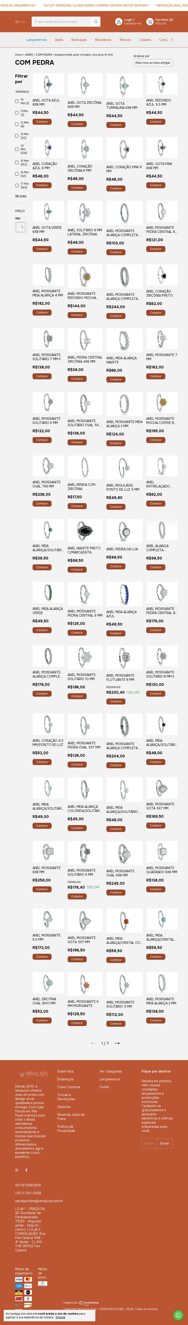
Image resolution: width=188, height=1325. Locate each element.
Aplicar (22, 227)
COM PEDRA (44, 55)
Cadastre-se (132, 23)
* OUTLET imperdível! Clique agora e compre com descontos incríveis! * (86, 5)
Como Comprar (68, 1087)
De (15, 218)
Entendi (60, 1317)
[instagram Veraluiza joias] (16, 1170)
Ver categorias (111, 1071)
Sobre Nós (65, 1071)
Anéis (59, 40)
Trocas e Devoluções (66, 1097)
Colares (145, 40)
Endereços (65, 1079)
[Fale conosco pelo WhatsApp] (178, 1315)
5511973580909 (28, 1185)
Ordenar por (141, 56)
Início (18, 55)
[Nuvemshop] (81, 1305)
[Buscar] (95, 22)
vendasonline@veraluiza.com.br (39, 1201)
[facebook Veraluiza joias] (26, 1170)
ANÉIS (29, 55)
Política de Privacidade (66, 1129)
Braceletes (103, 40)
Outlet (104, 1087)
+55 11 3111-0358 (28, 1193)
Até (16, 218)
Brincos (125, 40)
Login (128, 20)
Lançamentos (36, 40)
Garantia (63, 1107)
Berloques (79, 40)
